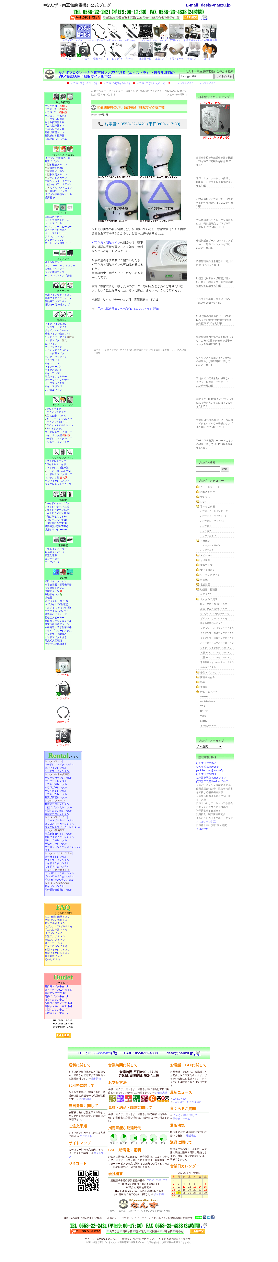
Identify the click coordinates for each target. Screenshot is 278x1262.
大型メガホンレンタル (57, 813)
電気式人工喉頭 (53, 640)
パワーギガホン (208, 535)
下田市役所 (202, 829)
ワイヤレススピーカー (58, 422)
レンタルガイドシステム (58, 853)
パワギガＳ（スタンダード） (214, 511)
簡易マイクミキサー (56, 376)
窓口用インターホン (56, 581)
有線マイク (63, 320)
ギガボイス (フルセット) (58, 610)
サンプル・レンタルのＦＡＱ (214, 613)
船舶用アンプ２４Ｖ (56, 301)
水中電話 (50, 627)
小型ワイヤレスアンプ (57, 480)
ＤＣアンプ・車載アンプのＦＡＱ (217, 638)
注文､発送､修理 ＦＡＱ (57, 916)
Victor (203, 716)
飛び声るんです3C (57, 523)
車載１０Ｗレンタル (56, 840)
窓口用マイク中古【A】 (58, 986)
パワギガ (97, 242)
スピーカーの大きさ (56, 229)
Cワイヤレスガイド (55, 464)
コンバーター (52, 558)
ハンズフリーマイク (56, 327)
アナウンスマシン (54, 236)
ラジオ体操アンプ (54, 272)
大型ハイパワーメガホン (58, 184)
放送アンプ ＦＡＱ (55, 936)
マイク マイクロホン (56, 323)
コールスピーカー (54, 223)
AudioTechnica (207, 701)
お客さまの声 (111, 350)
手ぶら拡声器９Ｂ (54, 128)
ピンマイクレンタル (56, 767)
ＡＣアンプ (63, 258)
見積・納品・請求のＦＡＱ (213, 608)
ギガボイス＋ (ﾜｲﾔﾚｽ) (56, 601)
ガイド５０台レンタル (57, 866)
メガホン (205, 540)
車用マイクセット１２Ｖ (58, 294)
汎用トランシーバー (56, 529)
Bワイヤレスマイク (63, 405)
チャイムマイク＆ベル (57, 330)
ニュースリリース (210, 487)
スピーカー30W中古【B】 (59, 989)
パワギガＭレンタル (56, 787)
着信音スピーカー (54, 617)
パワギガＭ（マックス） (212, 521)
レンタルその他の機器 (57, 883)
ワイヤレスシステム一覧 (58, 484)
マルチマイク (53, 408)
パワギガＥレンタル (56, 790)
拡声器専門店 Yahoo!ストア (211, 777)
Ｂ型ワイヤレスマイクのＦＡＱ (215, 652)
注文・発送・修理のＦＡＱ (213, 604)
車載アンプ (206, 565)
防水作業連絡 (64, 627)
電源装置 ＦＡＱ (53, 956)
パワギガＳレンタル (56, 794)
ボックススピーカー (56, 233)
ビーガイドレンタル (56, 856)
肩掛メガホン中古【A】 (58, 996)
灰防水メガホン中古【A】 (59, 1002)
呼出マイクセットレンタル (59, 836)
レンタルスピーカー (56, 817)
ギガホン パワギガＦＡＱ (58, 926)
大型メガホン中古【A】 (58, 1009)
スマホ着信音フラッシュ (58, 624)
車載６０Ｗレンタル (56, 843)
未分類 (204, 687)
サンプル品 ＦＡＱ (55, 923)
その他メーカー (208, 725)
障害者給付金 (141, 350)
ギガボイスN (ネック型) (58, 607)
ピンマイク (51, 343)
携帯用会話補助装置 (56, 643)
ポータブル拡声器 (54, 119)
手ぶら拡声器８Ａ (54, 125)
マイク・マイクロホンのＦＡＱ (215, 647)
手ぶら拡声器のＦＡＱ (211, 623)
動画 (202, 682)
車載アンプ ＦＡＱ (55, 939)
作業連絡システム (54, 587)
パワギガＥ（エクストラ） (129, 73)
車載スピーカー (53, 216)
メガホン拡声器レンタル (58, 194)
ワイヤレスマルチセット (59, 425)
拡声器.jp (50, 197)
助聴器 (48, 597)
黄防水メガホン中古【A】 (59, 1006)
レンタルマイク (53, 389)
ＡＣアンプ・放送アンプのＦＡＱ (217, 633)
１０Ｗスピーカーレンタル (59, 820)
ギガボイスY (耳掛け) (56, 604)
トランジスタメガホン (63, 154)
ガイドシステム (54, 428)
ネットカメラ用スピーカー (59, 243)
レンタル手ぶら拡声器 (57, 774)
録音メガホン (57, 167)
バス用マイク (52, 360)
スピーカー (63, 213)
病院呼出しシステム (56, 138)
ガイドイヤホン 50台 (58, 509)
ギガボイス (205, 594)
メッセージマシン (54, 239)
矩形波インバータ (54, 552)
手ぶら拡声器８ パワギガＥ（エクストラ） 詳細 (128, 308)
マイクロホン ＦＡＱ (56, 946)
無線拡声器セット (54, 132)
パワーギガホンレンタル (58, 777)
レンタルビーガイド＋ (57, 869)
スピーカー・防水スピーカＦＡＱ (217, 643)
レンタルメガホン (55, 800)
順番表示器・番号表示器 (58, 584)
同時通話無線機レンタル (58, 889)
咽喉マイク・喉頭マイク (58, 333)
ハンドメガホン (58, 177)
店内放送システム (56, 415)
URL (98, 353)
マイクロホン (126, 350)
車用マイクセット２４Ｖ (58, 297)
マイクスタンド (53, 369)
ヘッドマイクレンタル (57, 771)
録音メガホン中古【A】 (58, 999)
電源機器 (63, 545)
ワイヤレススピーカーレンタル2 (62, 827)
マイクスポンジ (53, 386)
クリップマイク (53, 346)
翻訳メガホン (52, 161)
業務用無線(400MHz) (56, 526)
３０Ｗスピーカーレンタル (59, 823)
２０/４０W (51, 265)
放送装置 (205, 560)
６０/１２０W (67, 265)
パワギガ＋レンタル (56, 781)
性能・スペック (208, 692)
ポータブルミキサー (56, 383)
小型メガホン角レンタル (58, 810)
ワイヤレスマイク (56, 412)
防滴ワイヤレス (58, 191)
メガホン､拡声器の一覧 (57, 158)
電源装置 (205, 584)
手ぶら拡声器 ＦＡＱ (56, 929)
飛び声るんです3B (57, 519)
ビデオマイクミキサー (57, 379)
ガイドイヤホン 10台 (58, 503)
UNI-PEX (204, 711)
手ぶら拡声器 (93, 73)
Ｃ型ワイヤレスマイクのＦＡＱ (215, 657)
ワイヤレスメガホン (61, 187)
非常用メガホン (58, 174)
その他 (63, 577)
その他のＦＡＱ (208, 667)
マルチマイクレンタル (57, 860)
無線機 (63, 500)
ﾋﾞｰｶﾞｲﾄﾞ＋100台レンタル (59, 879)
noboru (203, 721)
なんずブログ (69, 73)
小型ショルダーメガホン (58, 181)
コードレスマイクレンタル (59, 764)
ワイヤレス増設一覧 (58, 467)
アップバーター (53, 562)
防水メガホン (57, 171)
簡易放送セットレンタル (58, 833)
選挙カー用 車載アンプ (57, 304)
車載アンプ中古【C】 (57, 993)
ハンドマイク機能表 (56, 634)
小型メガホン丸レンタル (58, 807)
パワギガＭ (56, 105)
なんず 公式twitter (206, 763)
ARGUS (204, 696)
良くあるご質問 (208, 599)
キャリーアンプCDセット (60, 418)
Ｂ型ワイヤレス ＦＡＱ (57, 949)
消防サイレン (53, 591)
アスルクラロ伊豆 (206, 821)
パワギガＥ (56, 109)
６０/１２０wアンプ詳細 (58, 275)
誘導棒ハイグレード (56, 614)
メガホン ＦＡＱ (53, 933)
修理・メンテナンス (211, 672)
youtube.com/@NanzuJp (209, 770)
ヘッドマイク (52, 340)
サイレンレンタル (54, 886)
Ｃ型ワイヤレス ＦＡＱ (57, 952)
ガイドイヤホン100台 (58, 513)
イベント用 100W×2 (59, 470)
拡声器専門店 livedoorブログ (212, 781)
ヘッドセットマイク (56, 337)
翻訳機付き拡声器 (54, 135)
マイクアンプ (52, 373)
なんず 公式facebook (207, 766)
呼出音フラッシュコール (58, 620)
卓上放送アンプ (53, 262)
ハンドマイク (207, 550)
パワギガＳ (56, 112)
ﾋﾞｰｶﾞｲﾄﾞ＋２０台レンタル (59, 876)
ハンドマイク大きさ (56, 637)
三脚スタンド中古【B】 (58, 1012)
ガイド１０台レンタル (57, 863)
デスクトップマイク (56, 356)
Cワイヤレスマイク (63, 457)
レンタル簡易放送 (55, 830)
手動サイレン (53, 594)
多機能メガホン (58, 164)
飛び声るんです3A (57, 516)
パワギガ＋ (205, 526)
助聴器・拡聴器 (208, 589)
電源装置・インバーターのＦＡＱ (217, 662)
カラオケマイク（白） (57, 350)
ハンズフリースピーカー (58, 226)
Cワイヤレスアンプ (55, 461)
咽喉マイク (113, 242)
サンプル (205, 496)
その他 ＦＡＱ (52, 959)
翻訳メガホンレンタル (57, 804)
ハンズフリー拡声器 (56, 115)
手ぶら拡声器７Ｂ (54, 122)
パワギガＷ (205, 530)
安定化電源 (51, 555)
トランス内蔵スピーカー (58, 220)
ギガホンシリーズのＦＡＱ (213, 618)
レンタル (63, 757)
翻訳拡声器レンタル (56, 797)
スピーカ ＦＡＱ (53, 943)
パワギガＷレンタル (56, 784)
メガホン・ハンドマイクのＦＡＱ (217, 628)
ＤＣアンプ (63, 291)
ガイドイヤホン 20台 (58, 506)
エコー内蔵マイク (54, 353)
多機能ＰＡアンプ (54, 268)
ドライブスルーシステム (58, 630)
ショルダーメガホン (210, 545)
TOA (202, 706)
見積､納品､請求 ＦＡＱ (57, 920)
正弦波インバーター (56, 548)
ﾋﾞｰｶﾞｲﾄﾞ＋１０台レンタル (59, 873)
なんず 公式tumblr (206, 774)
